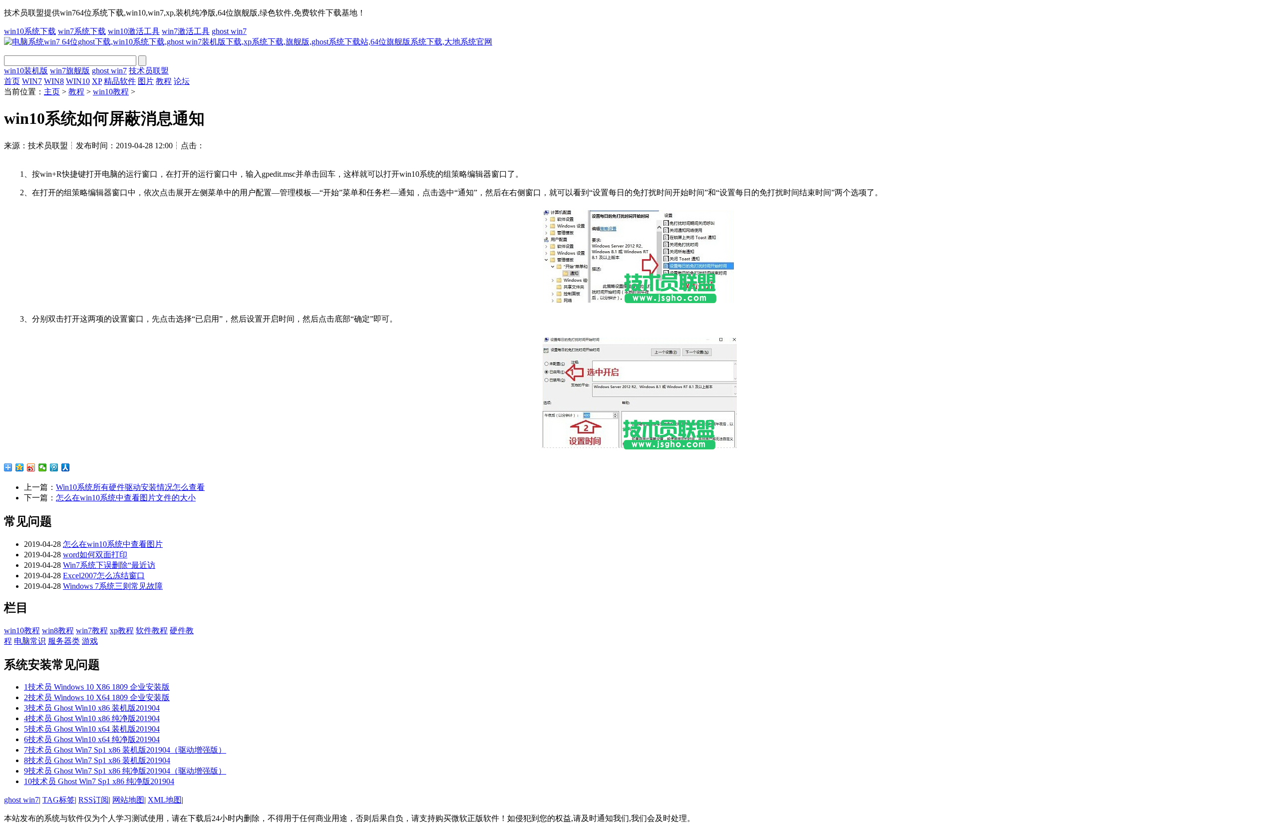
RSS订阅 (93, 800)
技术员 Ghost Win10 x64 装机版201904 (92, 729)
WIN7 (32, 81)
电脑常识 (30, 641)
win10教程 (111, 91)
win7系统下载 (82, 31)
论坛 (182, 81)
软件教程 (152, 630)
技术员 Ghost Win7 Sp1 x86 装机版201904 (97, 760)
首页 (12, 81)
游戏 (90, 641)
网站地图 (128, 800)
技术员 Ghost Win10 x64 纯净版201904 (92, 739)
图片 (146, 81)
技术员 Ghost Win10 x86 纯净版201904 (92, 718)
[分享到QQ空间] (19, 467)
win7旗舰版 (70, 70)
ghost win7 (229, 31)
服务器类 (64, 641)
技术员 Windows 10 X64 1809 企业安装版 (97, 697)
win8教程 (58, 630)
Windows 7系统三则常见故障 (113, 586)
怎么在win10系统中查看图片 (113, 544)
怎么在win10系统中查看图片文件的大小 (126, 497)
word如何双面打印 (95, 554)
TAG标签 (58, 800)
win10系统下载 (30, 31)
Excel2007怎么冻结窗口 (104, 575)
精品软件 (120, 81)
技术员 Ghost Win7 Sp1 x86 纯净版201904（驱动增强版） (125, 771)
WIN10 (78, 81)
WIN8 (54, 81)
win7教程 (92, 630)
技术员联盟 (149, 70)
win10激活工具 (134, 31)
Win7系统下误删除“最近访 (109, 565)
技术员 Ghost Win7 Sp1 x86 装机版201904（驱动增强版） (125, 750)
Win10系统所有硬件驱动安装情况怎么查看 (130, 487)
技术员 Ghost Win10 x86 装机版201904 (92, 708)
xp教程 (122, 630)
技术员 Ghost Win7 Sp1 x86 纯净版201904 (99, 781)
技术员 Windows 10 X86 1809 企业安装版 (97, 687)
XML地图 (165, 800)
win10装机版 (26, 70)
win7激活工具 (186, 31)
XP (97, 81)
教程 (164, 81)
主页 (52, 91)
